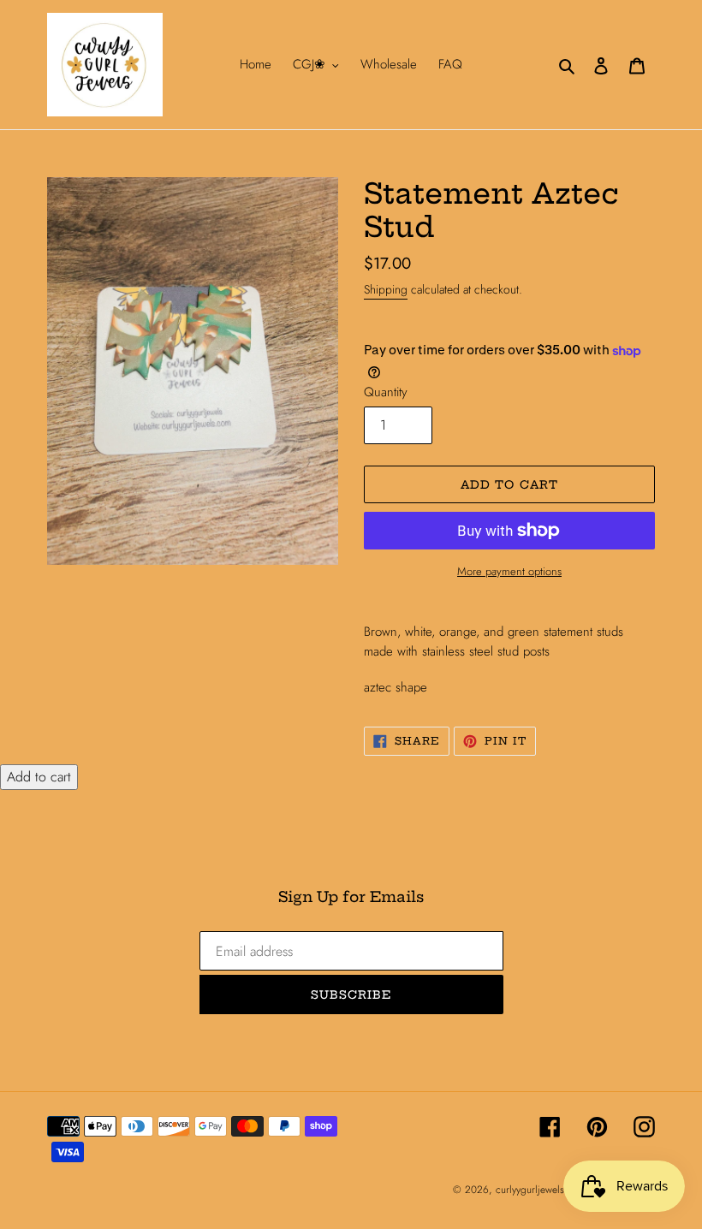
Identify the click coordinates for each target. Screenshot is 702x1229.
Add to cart (39, 777)
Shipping (386, 289)
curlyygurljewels (530, 1189)
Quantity (386, 392)
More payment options (509, 571)
